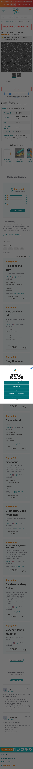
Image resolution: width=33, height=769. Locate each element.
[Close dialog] (31, 367)
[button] (16, 383)
